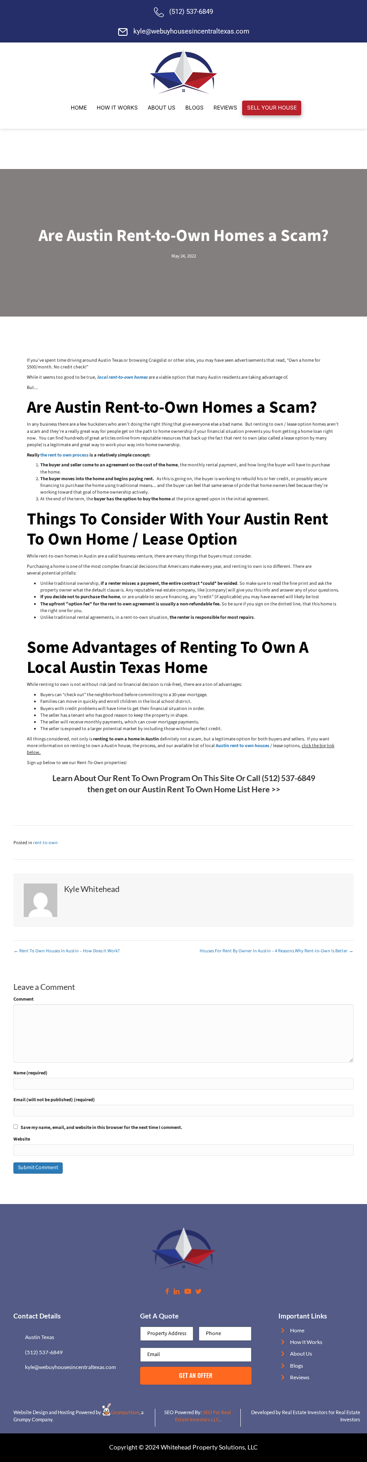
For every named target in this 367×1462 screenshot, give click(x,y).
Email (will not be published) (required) (54, 1099)
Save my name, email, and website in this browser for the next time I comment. (101, 1127)
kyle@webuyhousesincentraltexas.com (191, 31)
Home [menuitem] (79, 107)
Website (21, 1139)
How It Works (306, 1342)
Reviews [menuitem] (225, 107)
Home (297, 1330)
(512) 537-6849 (191, 12)
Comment (23, 999)
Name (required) (30, 1072)
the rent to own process (64, 455)
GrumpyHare (125, 1412)
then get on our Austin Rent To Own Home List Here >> (183, 789)
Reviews (299, 1377)
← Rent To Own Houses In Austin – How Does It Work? (66, 950)
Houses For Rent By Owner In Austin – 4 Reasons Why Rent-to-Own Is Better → (277, 950)
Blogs (296, 1365)
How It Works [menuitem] (117, 107)
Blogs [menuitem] (194, 107)
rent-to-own (45, 842)
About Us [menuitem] (161, 107)
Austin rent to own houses (242, 745)
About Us (301, 1353)
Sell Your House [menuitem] (272, 107)
